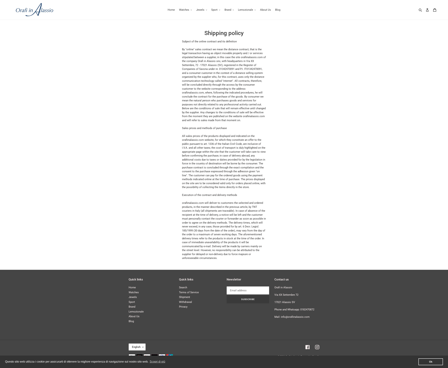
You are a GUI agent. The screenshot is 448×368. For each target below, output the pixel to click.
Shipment (184, 297)
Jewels (133, 297)
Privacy (183, 306)
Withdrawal (185, 302)
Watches (134, 292)
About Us (134, 316)
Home (132, 287)
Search (183, 287)
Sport (132, 302)
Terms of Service (189, 292)
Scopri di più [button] (157, 361)
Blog (131, 321)
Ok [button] (430, 361)
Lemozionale (136, 311)
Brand (132, 306)
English (136, 347)
